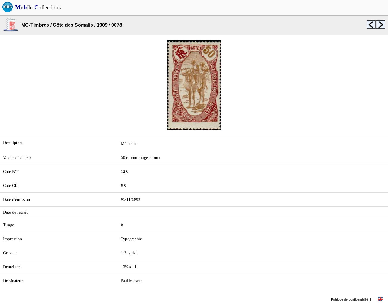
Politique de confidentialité (349, 299)
